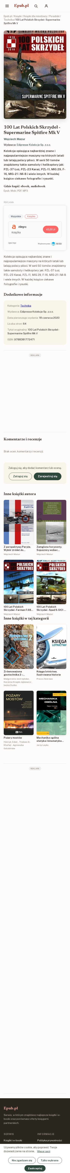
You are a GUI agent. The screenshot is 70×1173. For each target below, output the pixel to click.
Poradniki (54, 16)
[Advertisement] (35, 394)
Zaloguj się (20, 476)
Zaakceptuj (35, 1168)
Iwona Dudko (10, 685)
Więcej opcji (43, 1151)
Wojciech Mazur (14, 139)
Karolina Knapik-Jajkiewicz (17, 682)
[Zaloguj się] (46, 6)
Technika (9, 19)
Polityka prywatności (49, 1140)
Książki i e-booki (13, 1140)
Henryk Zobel (11, 742)
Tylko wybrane (49, 1160)
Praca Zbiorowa (45, 679)
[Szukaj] (35, 6)
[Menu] (7, 6)
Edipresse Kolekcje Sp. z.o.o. (34, 144)
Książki (18, 16)
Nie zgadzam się (22, 1160)
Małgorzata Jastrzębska (16, 679)
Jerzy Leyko (42, 745)
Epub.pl (21, 6)
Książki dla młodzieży (35, 16)
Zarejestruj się (47, 476)
